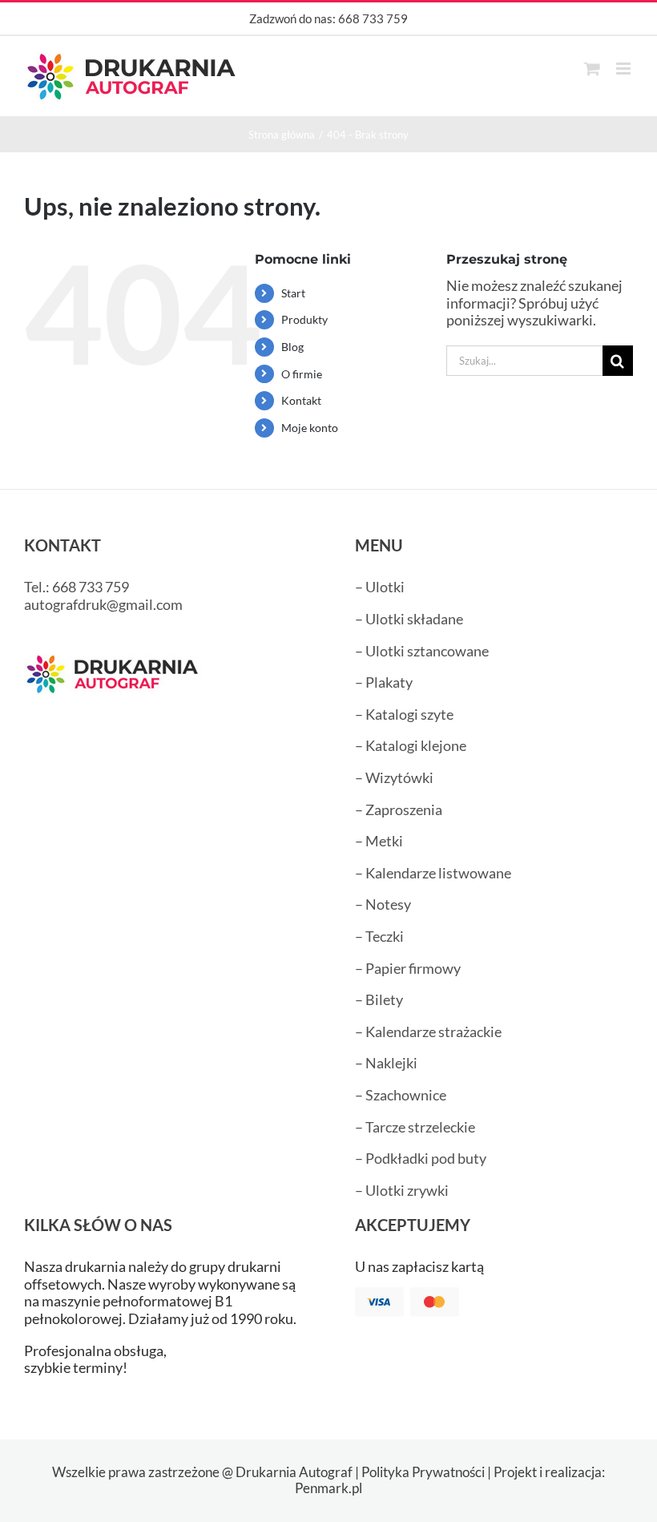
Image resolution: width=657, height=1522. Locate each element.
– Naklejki (386, 1063)
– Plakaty (384, 682)
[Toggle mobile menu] (624, 68)
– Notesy (383, 904)
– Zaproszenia (398, 809)
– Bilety (379, 999)
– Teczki (379, 936)
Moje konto (309, 427)
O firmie (301, 374)
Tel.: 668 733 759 (76, 586)
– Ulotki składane (409, 619)
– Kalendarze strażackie (428, 1031)
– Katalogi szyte (404, 714)
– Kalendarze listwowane (433, 873)
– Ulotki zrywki (402, 1190)
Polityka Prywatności (423, 1471)
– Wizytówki (394, 777)
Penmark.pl (328, 1488)
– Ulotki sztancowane (422, 651)
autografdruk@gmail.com (103, 604)
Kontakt (301, 400)
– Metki (379, 841)
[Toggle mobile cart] (592, 68)
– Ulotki (380, 586)
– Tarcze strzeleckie (415, 1127)
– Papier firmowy (408, 968)
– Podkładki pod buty (420, 1158)
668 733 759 (373, 18)
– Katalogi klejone (410, 745)
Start (293, 293)
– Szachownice (400, 1095)
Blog (292, 346)
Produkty (304, 319)
